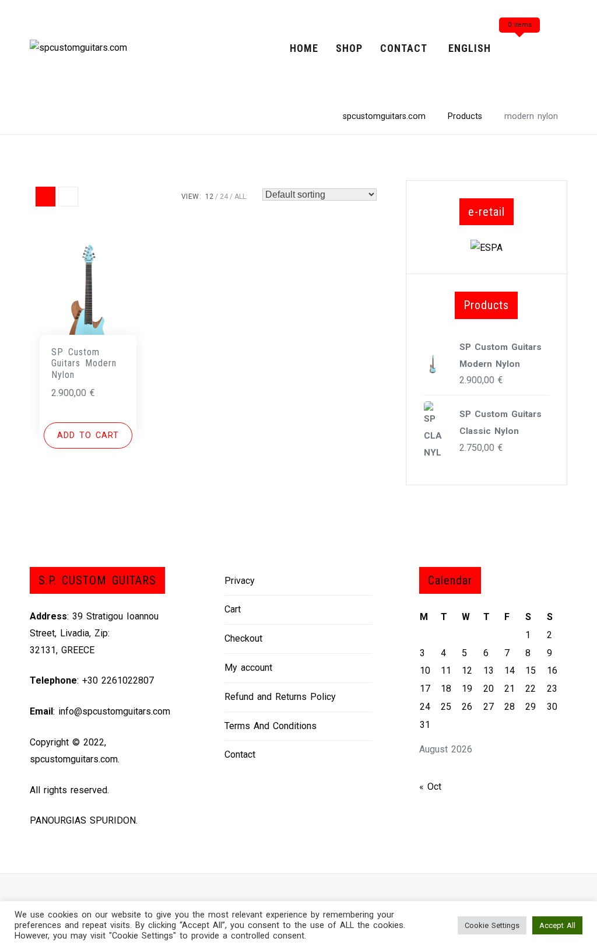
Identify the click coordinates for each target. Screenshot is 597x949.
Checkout (243, 638)
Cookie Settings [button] (492, 925)
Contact (403, 48)
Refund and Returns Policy (280, 696)
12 (209, 196)
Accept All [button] (557, 925)
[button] (88, 435)
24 (224, 196)
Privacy (239, 580)
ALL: (241, 196)
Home (304, 48)
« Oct (430, 786)
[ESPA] (486, 247)
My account (248, 667)
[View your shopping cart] (520, 48)
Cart (232, 609)
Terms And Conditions (270, 725)
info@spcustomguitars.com (114, 711)
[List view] (68, 196)
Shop (349, 48)
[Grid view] (45, 196)
